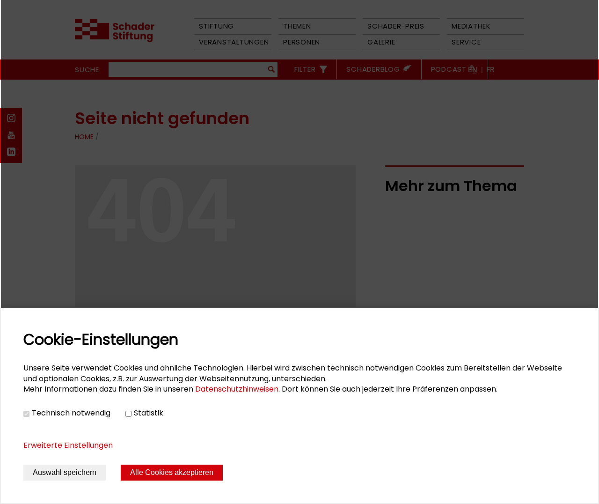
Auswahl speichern (64, 472)
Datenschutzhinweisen (236, 389)
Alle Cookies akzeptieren (171, 472)
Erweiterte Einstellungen (68, 445)
